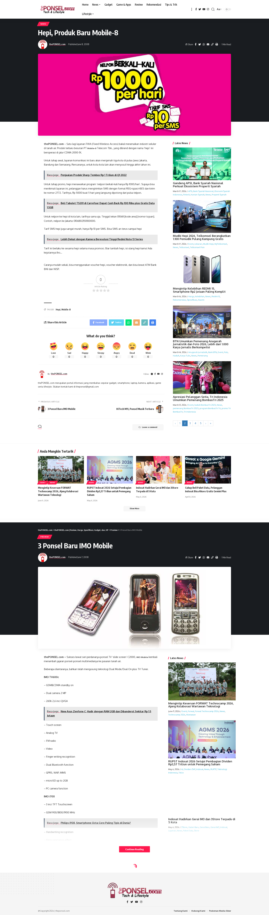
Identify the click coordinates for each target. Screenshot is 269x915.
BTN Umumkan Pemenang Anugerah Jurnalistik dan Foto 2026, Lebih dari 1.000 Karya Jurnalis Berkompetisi (200, 344)
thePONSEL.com (57, 44)
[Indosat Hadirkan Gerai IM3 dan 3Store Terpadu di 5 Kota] (159, 470)
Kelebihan (199, 296)
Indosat (199, 769)
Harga (191, 296)
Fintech (186, 194)
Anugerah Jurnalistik (197, 352)
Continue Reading (134, 849)
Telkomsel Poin (197, 247)
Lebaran (198, 244)
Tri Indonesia (190, 411)
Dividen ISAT (189, 769)
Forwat (191, 711)
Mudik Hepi (208, 244)
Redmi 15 (216, 296)
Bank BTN (212, 352)
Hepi (58, 309)
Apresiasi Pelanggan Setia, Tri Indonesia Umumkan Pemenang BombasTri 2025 (200, 398)
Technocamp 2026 (176, 714)
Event (190, 244)
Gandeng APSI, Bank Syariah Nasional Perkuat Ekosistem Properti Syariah (198, 184)
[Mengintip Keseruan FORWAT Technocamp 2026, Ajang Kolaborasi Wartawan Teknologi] (61, 470)
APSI (190, 191)
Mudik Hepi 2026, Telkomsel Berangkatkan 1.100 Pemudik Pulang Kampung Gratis (202, 237)
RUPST (213, 769)
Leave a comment (149, 427)
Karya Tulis (185, 355)
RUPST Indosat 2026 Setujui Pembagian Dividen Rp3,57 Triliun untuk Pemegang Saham (109, 491)
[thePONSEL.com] (57, 9)
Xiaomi (201, 300)
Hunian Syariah (198, 194)
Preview (44, 537)
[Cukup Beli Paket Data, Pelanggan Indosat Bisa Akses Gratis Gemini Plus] (208, 470)
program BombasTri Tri (210, 408)
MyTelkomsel (221, 244)
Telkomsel (184, 247)
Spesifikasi (192, 300)
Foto (226, 352)
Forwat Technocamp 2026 (207, 711)
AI (182, 769)
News (43, 24)
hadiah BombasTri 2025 (205, 405)
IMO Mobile (142, 657)
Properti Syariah (219, 194)
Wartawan (191, 714)
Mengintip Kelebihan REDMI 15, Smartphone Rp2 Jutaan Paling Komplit (199, 290)
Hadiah (176, 355)
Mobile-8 (91, 148)
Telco (181, 772)
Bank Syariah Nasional (203, 191)
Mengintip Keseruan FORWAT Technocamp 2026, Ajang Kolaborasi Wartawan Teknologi (58, 491)
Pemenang (203, 355)
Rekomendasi (179, 300)
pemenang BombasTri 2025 (186, 408)
